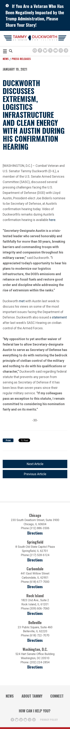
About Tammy (32, 696)
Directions (35, 533)
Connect (57, 696)
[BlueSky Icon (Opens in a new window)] (45, 50)
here (52, 219)
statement (59, 317)
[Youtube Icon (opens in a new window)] (55, 50)
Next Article (35, 464)
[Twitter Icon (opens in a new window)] (50, 50)
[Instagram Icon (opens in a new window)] (61, 50)
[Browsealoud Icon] (34, 50)
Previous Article (35, 474)
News (6, 59)
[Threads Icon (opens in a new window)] (66, 50)
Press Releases (21, 59)
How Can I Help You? (34, 710)
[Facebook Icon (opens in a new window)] (40, 50)
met (22, 301)
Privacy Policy (49, 719)
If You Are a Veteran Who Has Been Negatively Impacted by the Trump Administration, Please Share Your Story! (35, 15)
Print (8, 440)
